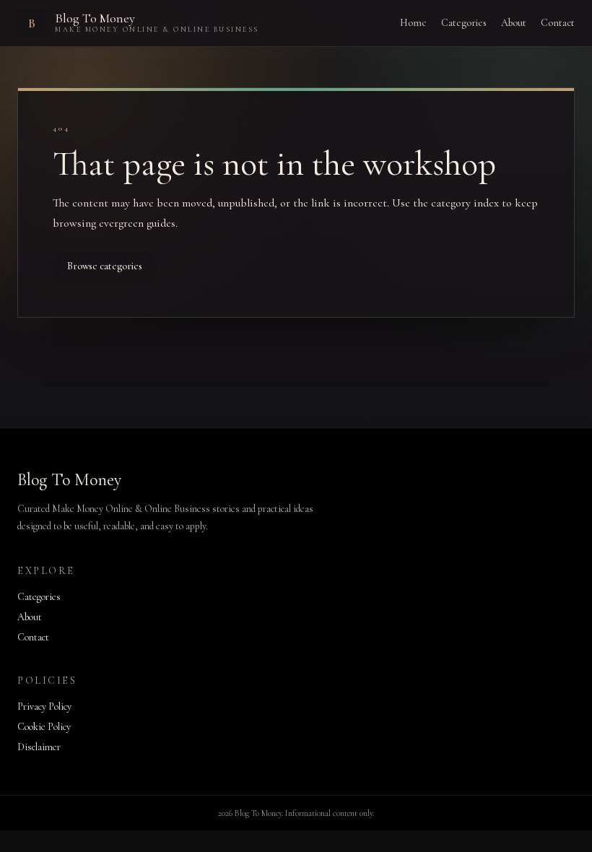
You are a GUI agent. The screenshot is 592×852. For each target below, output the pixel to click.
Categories (464, 23)
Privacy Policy (44, 706)
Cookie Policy (44, 727)
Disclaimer (39, 747)
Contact (558, 23)
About (513, 23)
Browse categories (104, 266)
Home (413, 23)
